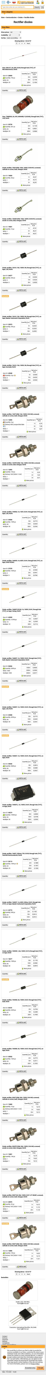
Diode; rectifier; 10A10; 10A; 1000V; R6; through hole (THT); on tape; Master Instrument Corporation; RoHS (21, 317)
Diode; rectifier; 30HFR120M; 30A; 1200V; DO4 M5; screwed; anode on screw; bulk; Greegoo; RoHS (21, 1147)
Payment (5, 1339)
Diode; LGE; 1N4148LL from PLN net (23, 1302)
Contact (4, 1336)
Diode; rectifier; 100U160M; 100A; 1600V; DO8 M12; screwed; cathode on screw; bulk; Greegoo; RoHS (21, 168)
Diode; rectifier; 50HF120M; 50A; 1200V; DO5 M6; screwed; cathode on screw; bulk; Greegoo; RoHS (20, 1244)
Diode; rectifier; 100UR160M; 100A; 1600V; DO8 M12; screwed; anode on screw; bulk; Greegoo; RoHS (22, 219)
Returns (4, 1341)
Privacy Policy (35, 1364)
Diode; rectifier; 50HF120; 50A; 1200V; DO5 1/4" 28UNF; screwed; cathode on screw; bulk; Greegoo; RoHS (22, 1196)
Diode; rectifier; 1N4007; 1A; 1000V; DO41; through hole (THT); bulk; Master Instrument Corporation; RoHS (21, 659)
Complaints (5, 1343)
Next (28, 43)
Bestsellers (4, 1277)
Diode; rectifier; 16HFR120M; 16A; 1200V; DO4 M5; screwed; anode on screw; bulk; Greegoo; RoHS (21, 463)
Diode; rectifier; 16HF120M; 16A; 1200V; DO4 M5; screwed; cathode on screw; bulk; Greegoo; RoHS (20, 415)
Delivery (4, 1338)
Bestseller (5, 296)
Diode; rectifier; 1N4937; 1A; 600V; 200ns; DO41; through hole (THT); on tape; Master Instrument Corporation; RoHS (21, 903)
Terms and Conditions (9, 1344)
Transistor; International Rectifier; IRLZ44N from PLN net (22, 1328)
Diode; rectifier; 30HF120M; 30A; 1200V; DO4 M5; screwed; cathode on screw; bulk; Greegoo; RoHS (20, 1098)
